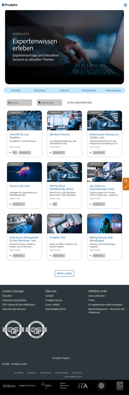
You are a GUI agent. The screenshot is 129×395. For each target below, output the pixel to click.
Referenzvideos (113, 90)
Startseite (16, 90)
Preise (92, 300)
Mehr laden (64, 273)
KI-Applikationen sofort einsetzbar (105, 304)
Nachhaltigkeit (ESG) (55, 308)
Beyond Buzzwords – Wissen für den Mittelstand (106, 310)
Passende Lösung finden (14, 300)
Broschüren (40, 90)
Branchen (7, 295)
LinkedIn (3, 344)
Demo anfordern (97, 295)
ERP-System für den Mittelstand (19, 304)
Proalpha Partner (53, 300)
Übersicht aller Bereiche (14, 308)
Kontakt (49, 295)
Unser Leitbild (52, 304)
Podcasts (64, 90)
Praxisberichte (89, 90)
